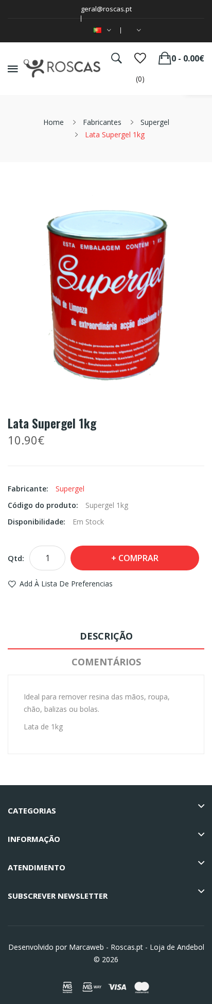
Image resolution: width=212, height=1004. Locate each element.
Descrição (106, 636)
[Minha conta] (137, 30)
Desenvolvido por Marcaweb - (58, 947)
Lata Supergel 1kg (115, 134)
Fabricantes (102, 122)
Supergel (154, 122)
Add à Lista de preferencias (66, 583)
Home (53, 122)
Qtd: (16, 558)
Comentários (106, 662)
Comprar (138, 558)
